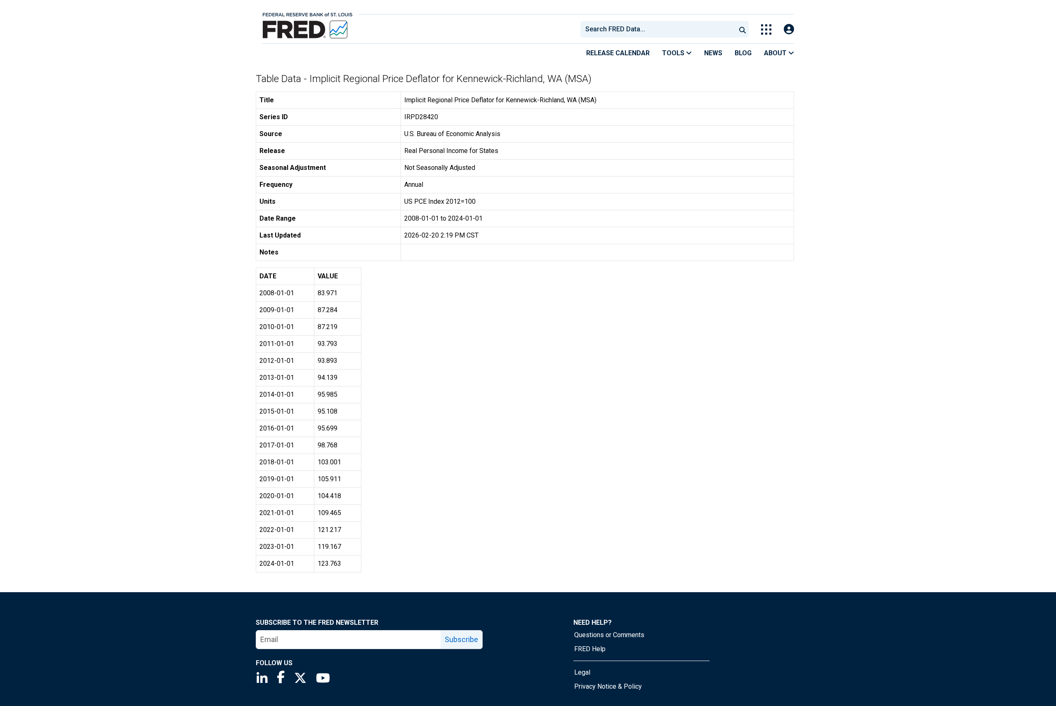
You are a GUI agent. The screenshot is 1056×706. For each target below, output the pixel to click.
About (776, 53)
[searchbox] (659, 29)
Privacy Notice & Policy (608, 686)
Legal (582, 672)
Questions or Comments (609, 635)
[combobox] (657, 29)
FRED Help (590, 649)
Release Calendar (618, 53)
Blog (743, 53)
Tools (674, 53)
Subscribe (461, 639)
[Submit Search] (742, 29)
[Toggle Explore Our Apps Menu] (766, 29)
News (713, 53)
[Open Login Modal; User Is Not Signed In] (789, 29)
